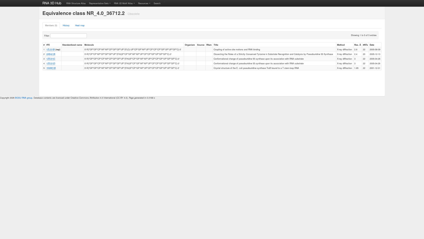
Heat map (79, 25)
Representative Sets (99, 3)
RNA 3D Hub (51, 2)
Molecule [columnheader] (89, 44)
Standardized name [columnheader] (72, 44)
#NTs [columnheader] (365, 44)
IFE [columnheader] (48, 44)
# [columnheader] (44, 44)
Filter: (47, 35)
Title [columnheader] (216, 44)
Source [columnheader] (200, 44)
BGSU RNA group (23, 97)
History (66, 25)
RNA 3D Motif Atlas (123, 3)
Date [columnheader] (372, 44)
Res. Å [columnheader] (357, 44)
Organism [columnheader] (190, 44)
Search (157, 3)
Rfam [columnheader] (209, 44)
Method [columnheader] (341, 44)
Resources (143, 3)
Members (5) (51, 25)
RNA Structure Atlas (76, 3)
